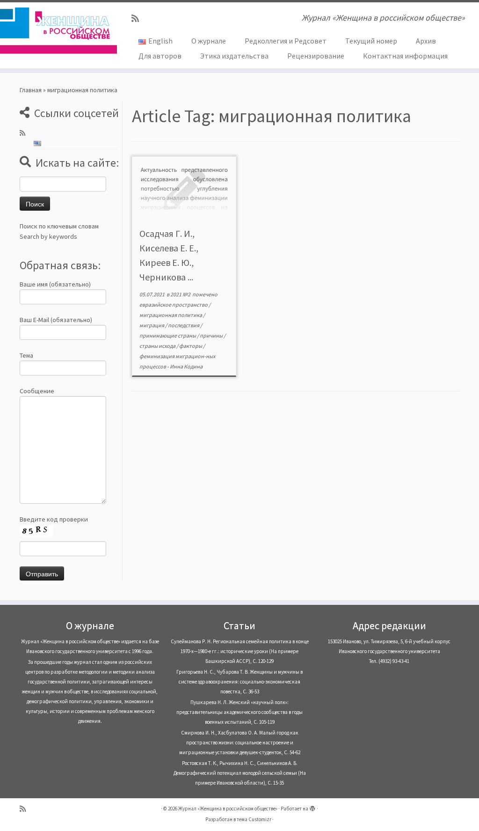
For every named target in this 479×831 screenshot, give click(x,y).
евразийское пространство (174, 304)
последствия (184, 325)
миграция (152, 325)
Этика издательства (234, 55)
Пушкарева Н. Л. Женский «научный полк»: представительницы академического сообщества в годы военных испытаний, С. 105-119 (239, 712)
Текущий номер (371, 40)
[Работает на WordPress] (312, 806)
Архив (426, 40)
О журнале (208, 40)
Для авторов (159, 55)
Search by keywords (48, 236)
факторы (191, 345)
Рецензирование (315, 55)
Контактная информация (405, 55)
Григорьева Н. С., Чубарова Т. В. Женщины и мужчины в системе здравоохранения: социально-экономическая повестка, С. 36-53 (239, 682)
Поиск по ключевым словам (59, 226)
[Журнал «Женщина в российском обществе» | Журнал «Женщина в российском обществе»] (56, 30)
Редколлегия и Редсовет (286, 40)
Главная (31, 90)
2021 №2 (180, 294)
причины (212, 335)
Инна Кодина (186, 366)
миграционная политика (171, 314)
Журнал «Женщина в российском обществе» (227, 808)
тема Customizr (254, 819)
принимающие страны (168, 335)
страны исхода (157, 345)
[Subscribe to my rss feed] (138, 18)
